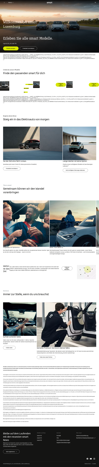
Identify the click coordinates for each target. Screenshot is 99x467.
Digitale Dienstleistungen (63, 442)
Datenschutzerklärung (82, 435)
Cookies (94, 463)
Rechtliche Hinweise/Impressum (85, 438)
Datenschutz (88, 463)
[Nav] (4, 2)
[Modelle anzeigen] (11, 47)
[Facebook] (87, 459)
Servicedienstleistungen (63, 440)
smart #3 (39, 438)
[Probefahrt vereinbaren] (28, 47)
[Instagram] (94, 459)
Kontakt (59, 435)
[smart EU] (49, 2)
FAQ (58, 438)
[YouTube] (91, 459)
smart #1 (39, 435)
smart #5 (39, 440)
